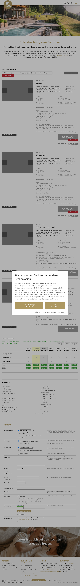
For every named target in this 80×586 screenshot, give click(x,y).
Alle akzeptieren (55, 305)
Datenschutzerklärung (49, 312)
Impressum (61, 312)
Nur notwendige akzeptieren (29, 305)
